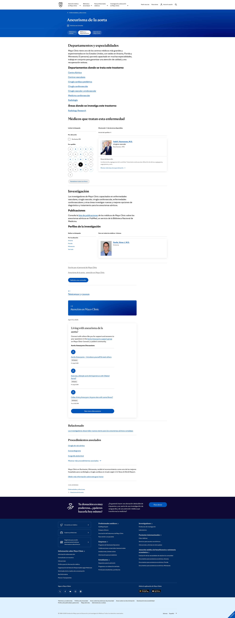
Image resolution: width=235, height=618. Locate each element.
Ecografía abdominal (76, 456)
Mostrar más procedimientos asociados (83, 461)
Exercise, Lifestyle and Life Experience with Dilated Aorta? (90, 377)
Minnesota (71, 246)
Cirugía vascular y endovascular (82, 91)
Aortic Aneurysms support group (99, 339)
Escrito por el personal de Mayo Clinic (82, 267)
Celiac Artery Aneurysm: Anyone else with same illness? (92, 397)
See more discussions (92, 411)
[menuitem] (72, 33)
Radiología (73, 100)
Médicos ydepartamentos (84, 32)
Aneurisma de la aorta (87, 19)
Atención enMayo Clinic (97, 32)
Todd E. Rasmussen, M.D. (122, 141)
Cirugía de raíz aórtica (76, 445)
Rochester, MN (76, 139)
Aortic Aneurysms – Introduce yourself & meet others (91, 357)
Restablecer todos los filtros (78, 181)
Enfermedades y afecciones (77, 13)
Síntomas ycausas (72, 32)
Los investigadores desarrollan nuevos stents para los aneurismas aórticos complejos (100, 431)
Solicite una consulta (78, 280)
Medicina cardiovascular (79, 95)
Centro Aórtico (75, 72)
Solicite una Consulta (76, 25)
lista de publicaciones (88, 215)
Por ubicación (72, 135)
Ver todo (70, 249)
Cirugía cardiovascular (78, 86)
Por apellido (72, 144)
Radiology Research (77, 110)
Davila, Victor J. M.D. (121, 242)
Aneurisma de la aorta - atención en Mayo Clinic (86, 272)
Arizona (70, 240)
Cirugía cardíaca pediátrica (80, 81)
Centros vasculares (76, 77)
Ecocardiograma (74, 451)
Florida (70, 243)
